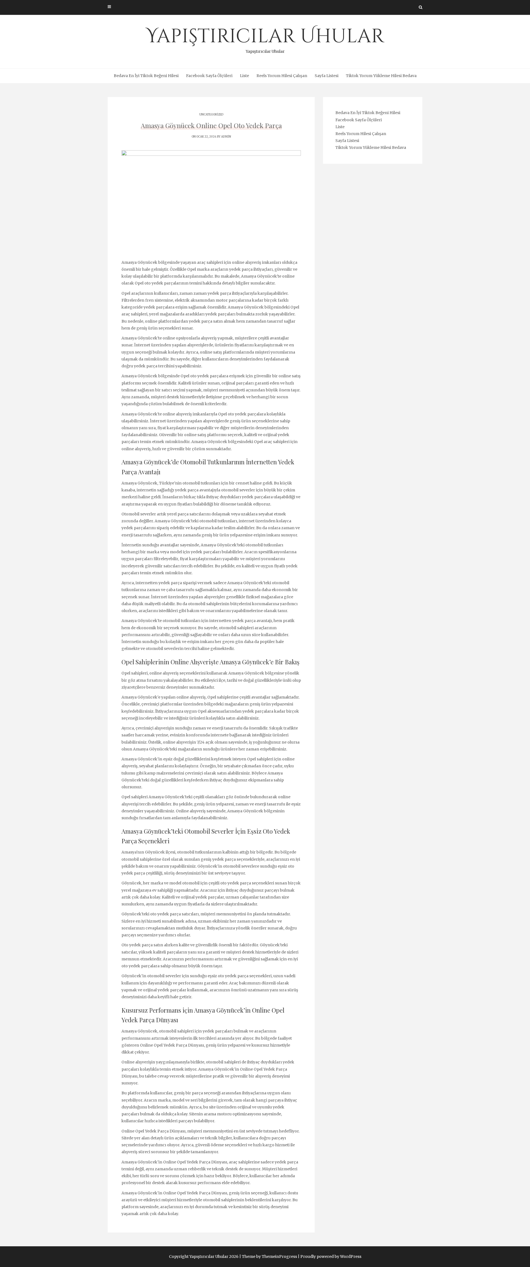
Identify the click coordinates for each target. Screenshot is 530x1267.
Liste (244, 75)
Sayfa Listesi (326, 75)
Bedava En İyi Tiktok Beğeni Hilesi (146, 75)
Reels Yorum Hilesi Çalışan (281, 75)
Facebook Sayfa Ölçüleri (209, 75)
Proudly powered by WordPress (330, 1256)
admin (226, 136)
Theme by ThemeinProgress (269, 1256)
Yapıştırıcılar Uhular (265, 38)
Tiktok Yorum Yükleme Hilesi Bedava (381, 75)
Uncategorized (211, 114)
